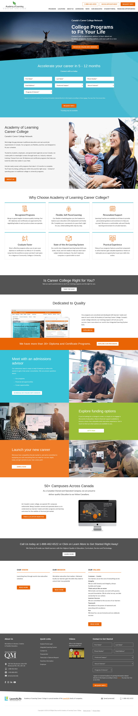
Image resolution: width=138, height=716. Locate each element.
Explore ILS (87, 330)
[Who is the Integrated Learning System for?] (76, 653)
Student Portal (109, 9)
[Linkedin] (11, 682)
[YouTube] (15, 682)
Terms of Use (86, 710)
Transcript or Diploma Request (49, 657)
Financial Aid (44, 654)
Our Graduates (96, 9)
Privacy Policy (96, 710)
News (87, 9)
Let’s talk (91, 430)
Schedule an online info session (27, 393)
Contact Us (43, 651)
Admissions (79, 9)
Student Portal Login (46, 644)
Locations (61, 9)
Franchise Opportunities (126, 9)
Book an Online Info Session (85, 47)
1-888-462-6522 (90, 4)
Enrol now (21, 467)
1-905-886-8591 (13, 672)
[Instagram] (8, 682)
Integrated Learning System (48, 647)
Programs (52, 9)
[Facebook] (5, 682)
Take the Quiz (69, 289)
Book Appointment (109, 4)
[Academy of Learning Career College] (14, 5)
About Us (70, 9)
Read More (23, 587)
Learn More (69, 554)
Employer (43, 664)
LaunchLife (66, 698)
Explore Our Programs (107, 344)
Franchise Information (46, 661)
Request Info (128, 4)
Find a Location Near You (33, 517)
